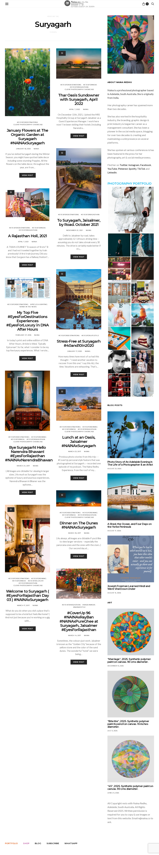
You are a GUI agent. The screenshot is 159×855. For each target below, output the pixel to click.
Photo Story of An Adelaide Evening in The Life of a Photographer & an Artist (130, 463)
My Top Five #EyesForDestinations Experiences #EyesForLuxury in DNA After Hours (27, 321)
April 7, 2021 (23, 242)
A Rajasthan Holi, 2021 (27, 236)
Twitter (123, 164)
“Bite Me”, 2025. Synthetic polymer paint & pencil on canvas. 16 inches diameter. (128, 724)
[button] (130, 209)
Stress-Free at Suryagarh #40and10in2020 (78, 343)
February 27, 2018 (23, 335)
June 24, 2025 (113, 793)
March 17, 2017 (23, 605)
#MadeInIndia (88, 605)
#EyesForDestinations (27, 122)
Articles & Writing (38, 304)
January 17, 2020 (74, 351)
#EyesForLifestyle (90, 335)
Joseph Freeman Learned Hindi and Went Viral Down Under (128, 587)
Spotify (132, 168)
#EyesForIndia (38, 228)
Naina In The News (28, 307)
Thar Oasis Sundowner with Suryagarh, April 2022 (78, 99)
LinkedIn (112, 172)
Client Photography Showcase (28, 125)
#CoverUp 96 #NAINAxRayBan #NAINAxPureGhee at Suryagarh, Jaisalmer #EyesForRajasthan (78, 621)
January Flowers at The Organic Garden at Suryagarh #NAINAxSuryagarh (27, 136)
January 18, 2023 (23, 149)
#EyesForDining (38, 437)
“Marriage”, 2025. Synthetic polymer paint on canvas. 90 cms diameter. (129, 660)
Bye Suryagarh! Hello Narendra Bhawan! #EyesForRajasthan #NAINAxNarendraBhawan (29, 453)
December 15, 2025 (115, 666)
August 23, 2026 (114, 469)
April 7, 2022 (74, 109)
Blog (38, 843)
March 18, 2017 (74, 533)
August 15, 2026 (114, 593)
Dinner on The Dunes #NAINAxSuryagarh (79, 525)
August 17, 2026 (114, 531)
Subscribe (53, 843)
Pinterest (123, 168)
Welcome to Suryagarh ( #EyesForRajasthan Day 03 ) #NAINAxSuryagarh (27, 595)
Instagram (133, 164)
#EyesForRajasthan (28, 230)
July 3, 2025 (112, 731)
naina (36, 149)
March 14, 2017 (74, 635)
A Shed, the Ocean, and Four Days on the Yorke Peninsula (129, 525)
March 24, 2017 (23, 466)
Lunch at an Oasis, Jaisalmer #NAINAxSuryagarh (78, 441)
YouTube (112, 168)
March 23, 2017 (74, 451)
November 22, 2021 (74, 230)
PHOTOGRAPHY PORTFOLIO (129, 183)
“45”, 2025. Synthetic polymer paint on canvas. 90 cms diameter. (130, 787)
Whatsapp (70, 843)
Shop (26, 843)
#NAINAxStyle (79, 607)
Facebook (145, 164)
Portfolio (11, 843)
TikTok (141, 168)
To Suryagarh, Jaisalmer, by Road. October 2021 (78, 222)
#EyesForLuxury (36, 581)
